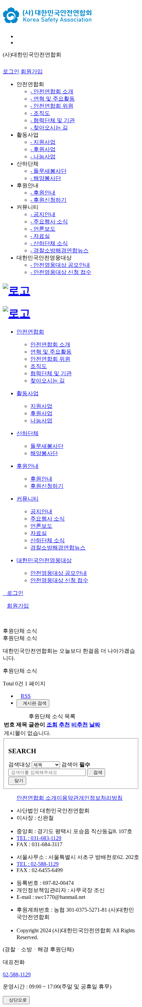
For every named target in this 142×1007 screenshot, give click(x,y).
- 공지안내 (42, 214)
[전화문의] (19, 42)
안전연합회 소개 (37, 798)
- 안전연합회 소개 (51, 91)
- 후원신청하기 (48, 200)
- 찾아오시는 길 (49, 127)
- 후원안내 (42, 193)
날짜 (94, 724)
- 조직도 (40, 113)
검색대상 (19, 764)
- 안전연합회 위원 (51, 106)
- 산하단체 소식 (49, 243)
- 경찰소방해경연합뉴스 (59, 250)
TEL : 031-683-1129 (39, 838)
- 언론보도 (42, 229)
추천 (64, 724)
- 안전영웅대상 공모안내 (60, 265)
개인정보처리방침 (101, 798)
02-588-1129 (17, 974)
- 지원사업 (42, 142)
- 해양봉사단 (45, 178)
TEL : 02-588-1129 (38, 864)
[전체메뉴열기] (19, 36)
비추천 (79, 724)
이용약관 (68, 798)
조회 (52, 724)
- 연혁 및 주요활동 (52, 99)
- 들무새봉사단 (48, 171)
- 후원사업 (42, 149)
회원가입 (32, 71)
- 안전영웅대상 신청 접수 (60, 272)
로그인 (11, 71)
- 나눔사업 (42, 156)
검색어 (75, 764)
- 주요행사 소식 (49, 221)
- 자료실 (40, 236)
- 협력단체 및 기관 (52, 120)
